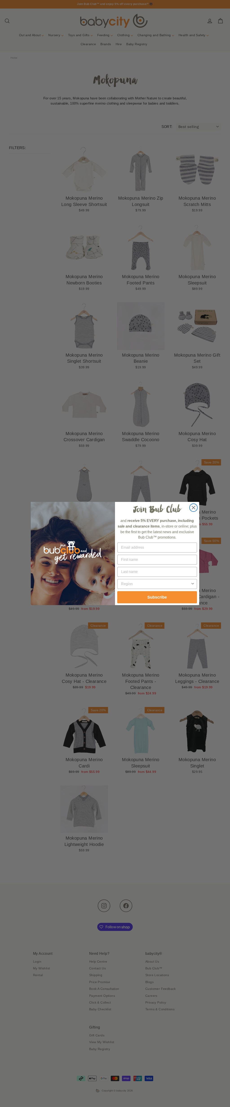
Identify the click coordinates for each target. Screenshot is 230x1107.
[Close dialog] (193, 508)
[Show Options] (192, 584)
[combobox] (155, 584)
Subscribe (157, 597)
